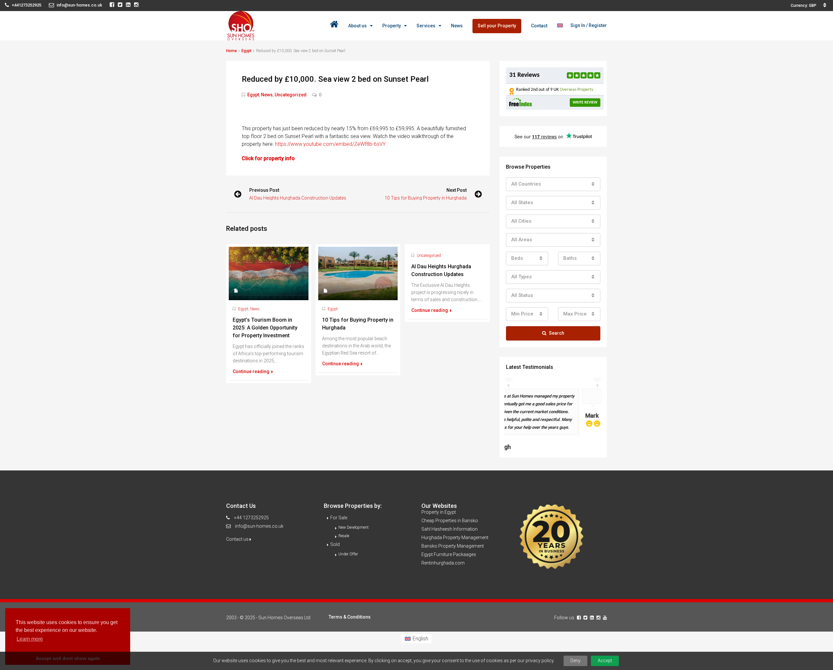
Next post (456, 190)
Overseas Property (576, 89)
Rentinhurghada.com (443, 546)
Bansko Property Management (452, 529)
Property (391, 25)
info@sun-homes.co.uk (259, 509)
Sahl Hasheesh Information (449, 512)
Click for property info (268, 158)
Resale (343, 519)
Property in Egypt (438, 495)
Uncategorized (291, 94)
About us (357, 25)
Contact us (238, 522)
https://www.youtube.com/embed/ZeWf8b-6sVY (331, 144)
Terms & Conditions (350, 600)
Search (556, 333)
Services (425, 25)
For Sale (338, 500)
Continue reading (251, 371)
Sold (335, 527)
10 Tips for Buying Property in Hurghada (426, 198)
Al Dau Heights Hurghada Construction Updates (297, 198)
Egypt (246, 51)
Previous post (264, 190)
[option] (553, 411)
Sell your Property (497, 25)
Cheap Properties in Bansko (449, 503)
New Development (353, 510)
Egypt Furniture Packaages (448, 537)
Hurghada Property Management (454, 520)
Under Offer (348, 537)
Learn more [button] (30, 639)
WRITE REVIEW (585, 103)
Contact (539, 25)
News (457, 25)
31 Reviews (524, 75)
